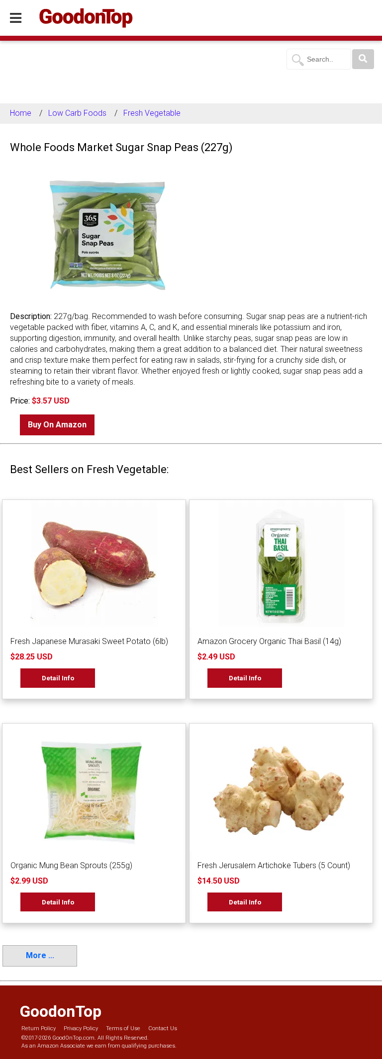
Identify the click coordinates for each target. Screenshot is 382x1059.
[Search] (363, 59)
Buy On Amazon (57, 424)
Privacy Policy (81, 1028)
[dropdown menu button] (15, 18)
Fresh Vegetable (152, 113)
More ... (40, 955)
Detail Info (58, 678)
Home (20, 113)
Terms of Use (123, 1028)
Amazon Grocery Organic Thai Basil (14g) (269, 641)
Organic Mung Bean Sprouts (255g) (71, 865)
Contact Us (162, 1028)
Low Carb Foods (77, 113)
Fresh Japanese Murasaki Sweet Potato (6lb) (89, 641)
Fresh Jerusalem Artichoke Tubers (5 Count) (273, 865)
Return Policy (38, 1028)
